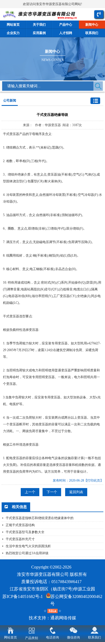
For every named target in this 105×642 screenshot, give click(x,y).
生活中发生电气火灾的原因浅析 (28, 546)
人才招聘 (65, 33)
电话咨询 (52, 637)
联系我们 (94, 637)
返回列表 (76, 492)
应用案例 (39, 33)
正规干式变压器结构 (20, 525)
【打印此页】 (93, 480)
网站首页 (13, 24)
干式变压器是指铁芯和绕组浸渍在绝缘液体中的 (40, 518)
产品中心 (65, 24)
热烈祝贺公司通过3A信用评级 (27, 553)
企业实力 (13, 33)
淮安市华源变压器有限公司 (43, 574)
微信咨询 (73, 637)
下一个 (52, 492)
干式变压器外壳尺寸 (20, 539)
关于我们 (39, 24)
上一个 (30, 492)
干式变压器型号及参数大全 (25, 532)
